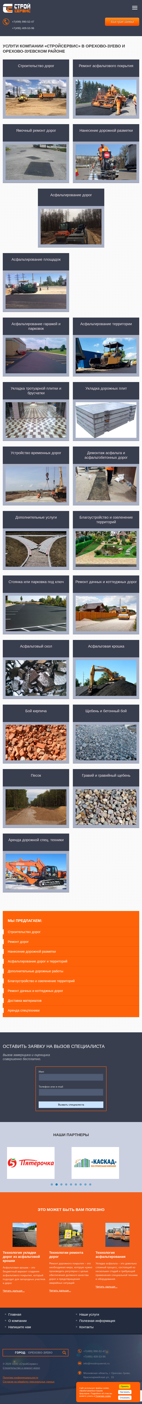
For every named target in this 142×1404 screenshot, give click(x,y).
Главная (14, 1314)
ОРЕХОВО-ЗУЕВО (34, 1352)
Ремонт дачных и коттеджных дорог (35, 991)
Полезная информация (97, 1321)
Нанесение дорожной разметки (32, 951)
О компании (17, 1321)
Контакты (86, 1327)
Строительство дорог (24, 932)
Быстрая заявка (122, 21)
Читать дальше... (14, 1290)
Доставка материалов (25, 1001)
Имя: (42, 1071)
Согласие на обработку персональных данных (29, 1381)
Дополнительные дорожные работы (35, 971)
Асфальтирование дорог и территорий (37, 961)
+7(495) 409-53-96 (23, 28)
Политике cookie (103, 1396)
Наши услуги (89, 1314)
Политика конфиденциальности (20, 1377)
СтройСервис (17, 9)
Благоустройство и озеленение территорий (41, 981)
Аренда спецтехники (24, 1010)
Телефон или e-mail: (51, 1086)
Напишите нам (19, 1327)
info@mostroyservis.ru (96, 1363)
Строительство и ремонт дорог (21, 1367)
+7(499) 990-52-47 (23, 21)
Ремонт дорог (18, 942)
